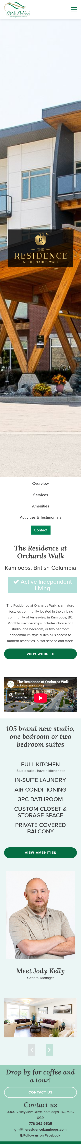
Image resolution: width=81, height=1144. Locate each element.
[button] (49, 1050)
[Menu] (74, 9)
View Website (40, 653)
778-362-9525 (40, 1123)
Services (40, 495)
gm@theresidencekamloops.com (40, 1129)
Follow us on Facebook (41, 1135)
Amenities (40, 506)
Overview (40, 483)
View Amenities (40, 852)
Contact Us (41, 1092)
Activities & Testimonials (40, 517)
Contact (40, 530)
